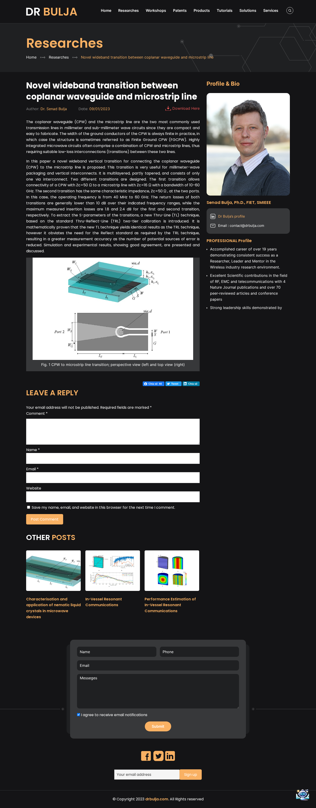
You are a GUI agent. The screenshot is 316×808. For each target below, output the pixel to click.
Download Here (186, 108)
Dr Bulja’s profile (231, 216)
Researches (64, 43)
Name (33, 449)
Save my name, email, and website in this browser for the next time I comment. (103, 507)
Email (32, 469)
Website (33, 488)
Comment (37, 413)
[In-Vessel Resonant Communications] (112, 593)
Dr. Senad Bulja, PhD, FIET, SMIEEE (52, 11)
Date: (83, 109)
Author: (32, 109)
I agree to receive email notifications (113, 715)
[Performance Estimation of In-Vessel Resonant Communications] (172, 593)
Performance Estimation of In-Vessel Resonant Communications (170, 605)
